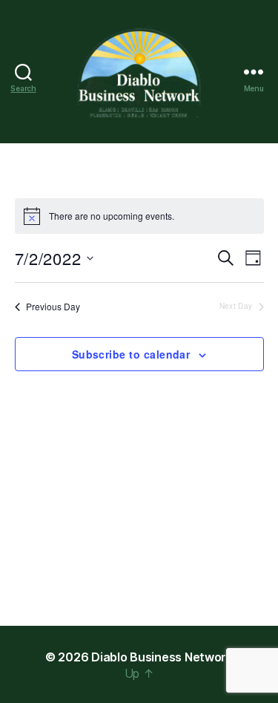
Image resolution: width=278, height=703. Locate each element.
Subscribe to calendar (131, 354)
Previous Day (53, 307)
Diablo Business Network (162, 657)
